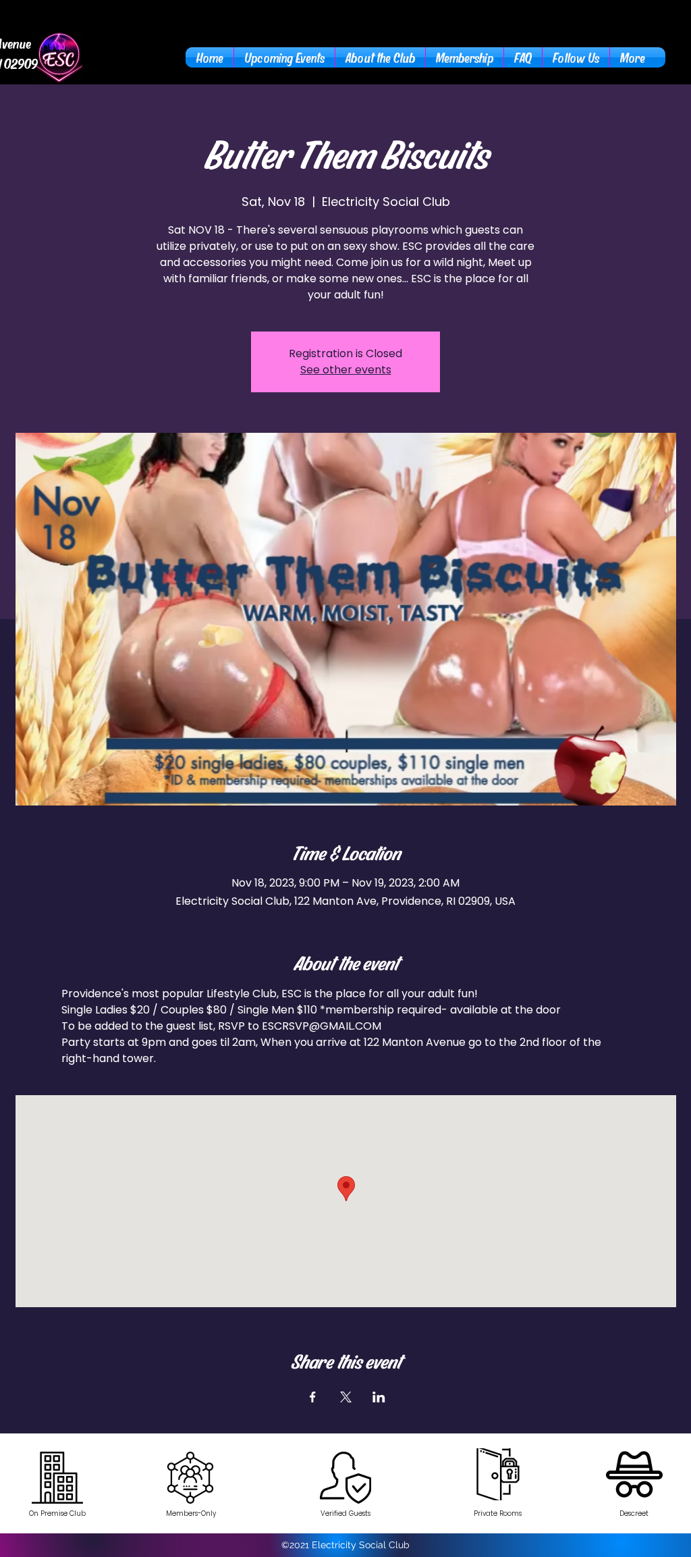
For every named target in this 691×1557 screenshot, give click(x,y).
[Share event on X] (345, 1397)
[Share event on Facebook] (312, 1397)
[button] (380, 57)
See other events (345, 369)
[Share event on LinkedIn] (378, 1397)
